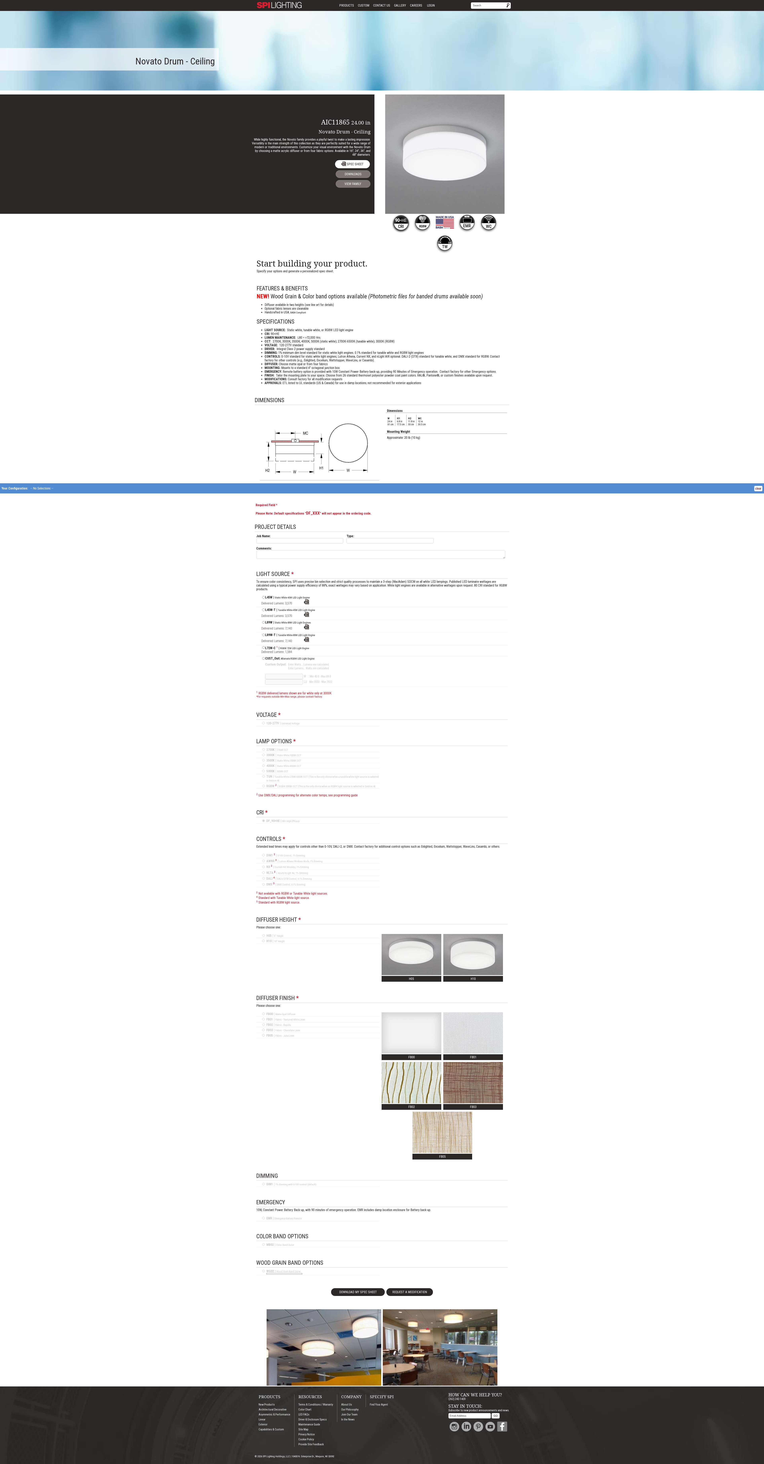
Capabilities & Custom (271, 1429)
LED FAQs (303, 1414)
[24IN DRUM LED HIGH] (306, 628)
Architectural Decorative (272, 1409)
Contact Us (381, 5)
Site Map (303, 1429)
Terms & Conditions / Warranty (315, 1404)
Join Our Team (349, 1414)
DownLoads (353, 174)
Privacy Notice (306, 1434)
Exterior (263, 1424)
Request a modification (409, 1292)
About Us (346, 1404)
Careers (416, 5)
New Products (267, 1404)
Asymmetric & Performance (274, 1414)
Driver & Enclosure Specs (312, 1419)
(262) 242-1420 (457, 1399)
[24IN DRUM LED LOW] (306, 603)
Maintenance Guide (309, 1424)
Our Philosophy (350, 1409)
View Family (353, 184)
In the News (348, 1419)
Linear (262, 1419)
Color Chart (304, 1409)
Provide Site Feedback (311, 1444)
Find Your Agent (379, 1404)
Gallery (400, 5)
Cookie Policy (306, 1439)
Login (431, 5)
